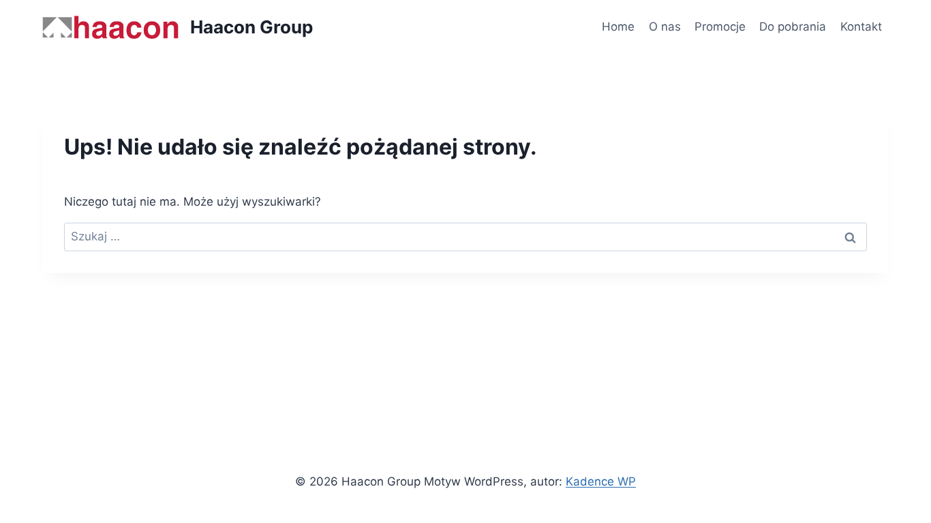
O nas (665, 26)
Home (618, 26)
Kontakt (861, 26)
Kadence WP (601, 481)
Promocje (720, 26)
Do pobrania (792, 26)
